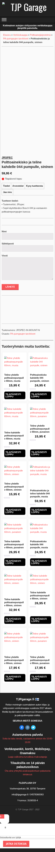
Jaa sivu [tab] (7, 192)
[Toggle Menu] (4, 19)
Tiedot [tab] (6, 186)
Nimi (4, 231)
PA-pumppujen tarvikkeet (15, 38)
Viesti (5, 255)
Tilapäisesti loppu (13, 395)
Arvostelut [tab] (18, 186)
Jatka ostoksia (16, 843)
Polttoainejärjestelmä (40, 35)
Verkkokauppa (20, 35)
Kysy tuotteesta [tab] (34, 186)
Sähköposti (8, 243)
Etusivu (7, 35)
